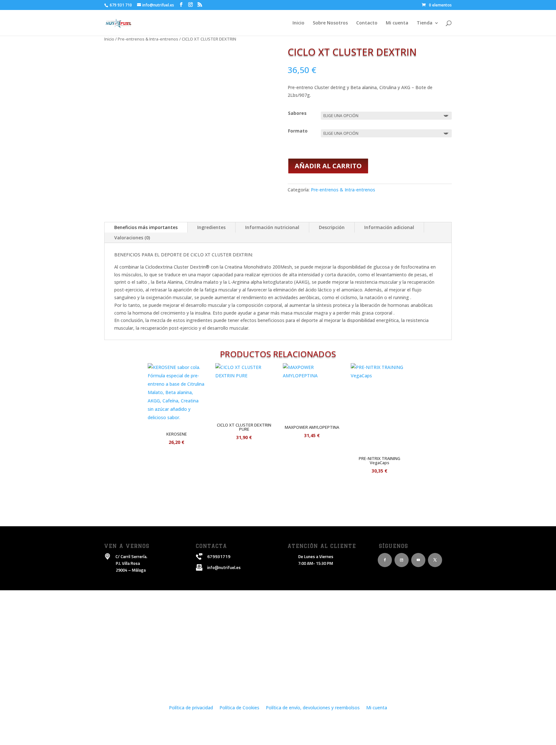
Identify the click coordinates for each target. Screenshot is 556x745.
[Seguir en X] (435, 560)
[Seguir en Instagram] (401, 560)
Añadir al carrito (328, 165)
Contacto (366, 23)
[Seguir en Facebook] (385, 560)
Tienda (424, 23)
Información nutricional (272, 227)
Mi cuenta (397, 23)
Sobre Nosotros (330, 23)
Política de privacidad (191, 707)
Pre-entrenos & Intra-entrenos (148, 39)
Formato (298, 131)
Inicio (298, 23)
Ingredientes (211, 227)
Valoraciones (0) (132, 238)
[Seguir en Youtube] (418, 560)
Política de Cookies (239, 707)
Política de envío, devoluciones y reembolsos (313, 707)
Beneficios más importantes (146, 227)
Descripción (332, 227)
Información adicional (389, 227)
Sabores (297, 113)
